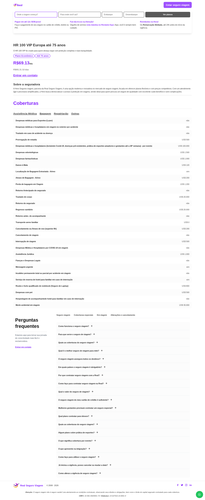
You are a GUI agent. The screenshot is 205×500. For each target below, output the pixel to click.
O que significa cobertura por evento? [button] (75, 441)
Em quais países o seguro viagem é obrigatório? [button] (80, 367)
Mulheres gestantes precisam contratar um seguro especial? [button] (85, 408)
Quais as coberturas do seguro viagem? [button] (76, 343)
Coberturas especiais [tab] (83, 315)
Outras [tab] (75, 113)
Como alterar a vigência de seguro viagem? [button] (77, 473)
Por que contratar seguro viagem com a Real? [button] (79, 375)
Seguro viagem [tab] (63, 315)
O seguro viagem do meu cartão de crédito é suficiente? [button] (83, 400)
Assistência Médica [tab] (25, 113)
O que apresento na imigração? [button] (72, 449)
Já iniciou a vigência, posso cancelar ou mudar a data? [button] (83, 465)
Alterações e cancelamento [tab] (123, 315)
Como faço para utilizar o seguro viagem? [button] (77, 457)
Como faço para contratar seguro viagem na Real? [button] (81, 384)
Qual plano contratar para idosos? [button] (73, 416)
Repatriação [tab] (61, 113)
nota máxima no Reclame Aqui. (100, 25)
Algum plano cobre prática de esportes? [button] (76, 433)
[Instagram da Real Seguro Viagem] (186, 485)
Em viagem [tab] (102, 315)
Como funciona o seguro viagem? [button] (73, 326)
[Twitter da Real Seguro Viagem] (182, 485)
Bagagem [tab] (45, 113)
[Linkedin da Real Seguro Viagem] (190, 485)
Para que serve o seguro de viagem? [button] (74, 334)
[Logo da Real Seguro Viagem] (17, 5)
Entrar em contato (25, 75)
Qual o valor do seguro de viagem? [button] (74, 392)
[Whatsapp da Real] (199, 494)
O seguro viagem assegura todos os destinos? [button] (79, 359)
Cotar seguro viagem (177, 5)
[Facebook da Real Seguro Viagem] (178, 485)
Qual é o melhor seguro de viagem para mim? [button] (78, 351)
